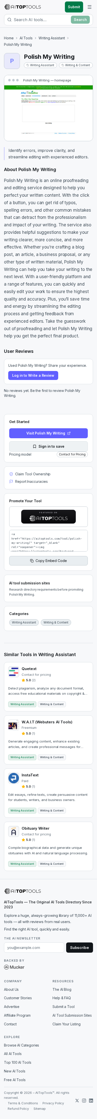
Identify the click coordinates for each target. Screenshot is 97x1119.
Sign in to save (51, 446)
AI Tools (26, 38)
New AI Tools (14, 1071)
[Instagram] (84, 1101)
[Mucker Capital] (14, 967)
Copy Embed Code (51, 561)
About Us (11, 989)
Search (80, 19)
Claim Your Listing (66, 1024)
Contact (10, 1024)
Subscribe (79, 947)
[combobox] (41, 20)
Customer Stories (18, 998)
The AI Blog (61, 989)
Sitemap (40, 1109)
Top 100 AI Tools (17, 1062)
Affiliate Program (17, 1015)
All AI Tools (13, 1054)
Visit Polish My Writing (45, 433)
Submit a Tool (63, 1006)
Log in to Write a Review (33, 375)
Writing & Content (77, 65)
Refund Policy (18, 1109)
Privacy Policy (53, 1103)
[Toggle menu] (89, 6)
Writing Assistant (52, 38)
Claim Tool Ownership (32, 474)
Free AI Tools (15, 1080)
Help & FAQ (61, 998)
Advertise (11, 1006)
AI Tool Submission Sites (72, 1015)
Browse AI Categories (21, 1045)
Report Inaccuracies (31, 481)
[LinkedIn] (91, 1101)
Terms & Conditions (23, 1103)
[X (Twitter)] (77, 1101)
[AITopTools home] (22, 7)
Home (9, 38)
